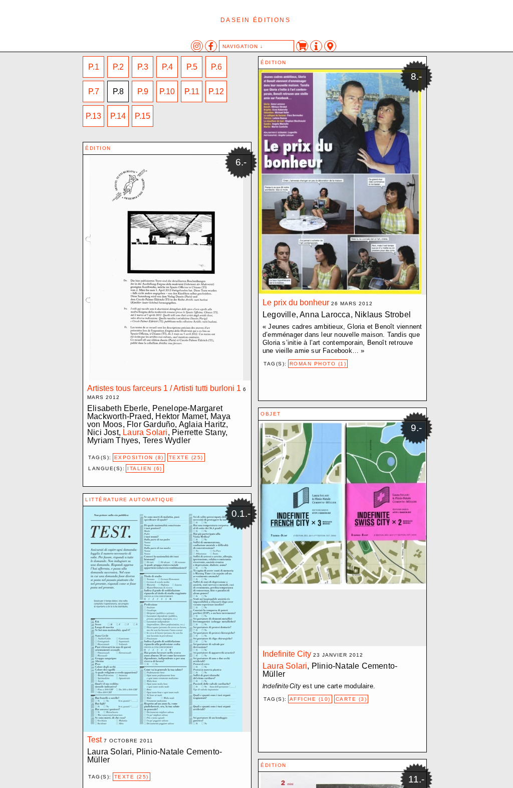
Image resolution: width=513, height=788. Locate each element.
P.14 (118, 116)
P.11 (191, 91)
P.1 (93, 67)
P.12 (216, 91)
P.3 (142, 67)
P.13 (93, 116)
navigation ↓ (242, 46)
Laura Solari (145, 432)
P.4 (167, 67)
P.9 (142, 91)
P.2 (118, 67)
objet (271, 414)
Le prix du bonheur (296, 302)
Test (94, 739)
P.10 (167, 91)
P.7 (93, 91)
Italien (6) (144, 468)
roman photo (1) (318, 363)
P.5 (191, 67)
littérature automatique (129, 499)
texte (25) (186, 457)
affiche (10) (310, 699)
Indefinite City (287, 654)
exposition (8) (139, 457)
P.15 (142, 116)
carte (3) (351, 699)
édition (274, 62)
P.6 (216, 67)
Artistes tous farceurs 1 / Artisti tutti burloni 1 (164, 388)
